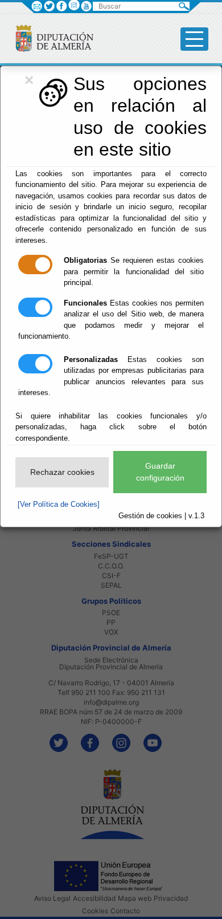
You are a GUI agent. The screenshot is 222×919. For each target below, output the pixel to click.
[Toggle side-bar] (194, 39)
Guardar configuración (160, 471)
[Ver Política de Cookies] (59, 504)
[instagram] (74, 5)
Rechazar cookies (62, 472)
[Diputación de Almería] (50, 38)
